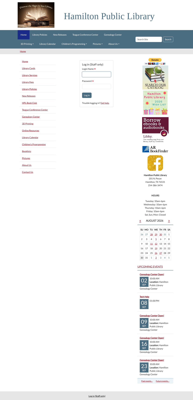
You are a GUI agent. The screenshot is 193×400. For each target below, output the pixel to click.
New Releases (60, 34)
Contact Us (27, 172)
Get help (105, 103)
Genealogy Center (113, 34)
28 (151, 234)
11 (151, 243)
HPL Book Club (29, 102)
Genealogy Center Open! (152, 274)
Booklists (26, 151)
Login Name (88, 68)
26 (156, 253)
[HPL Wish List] (155, 102)
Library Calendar (47, 43)
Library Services (29, 75)
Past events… (147, 381)
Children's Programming (73, 43)
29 (156, 234)
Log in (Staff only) (97, 396)
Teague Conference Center (85, 34)
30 (160, 234)
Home (24, 34)
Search (168, 39)
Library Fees (28, 82)
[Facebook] (155, 162)
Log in (87, 95)
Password (87, 81)
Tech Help (144, 296)
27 (160, 253)
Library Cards (28, 68)
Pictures (97, 43)
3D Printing (26, 43)
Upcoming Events (150, 266)
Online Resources (30, 130)
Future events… (162, 381)
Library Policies (39, 34)
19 (156, 248)
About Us (113, 43)
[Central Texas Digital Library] (155, 130)
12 (156, 243)
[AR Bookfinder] (155, 148)
